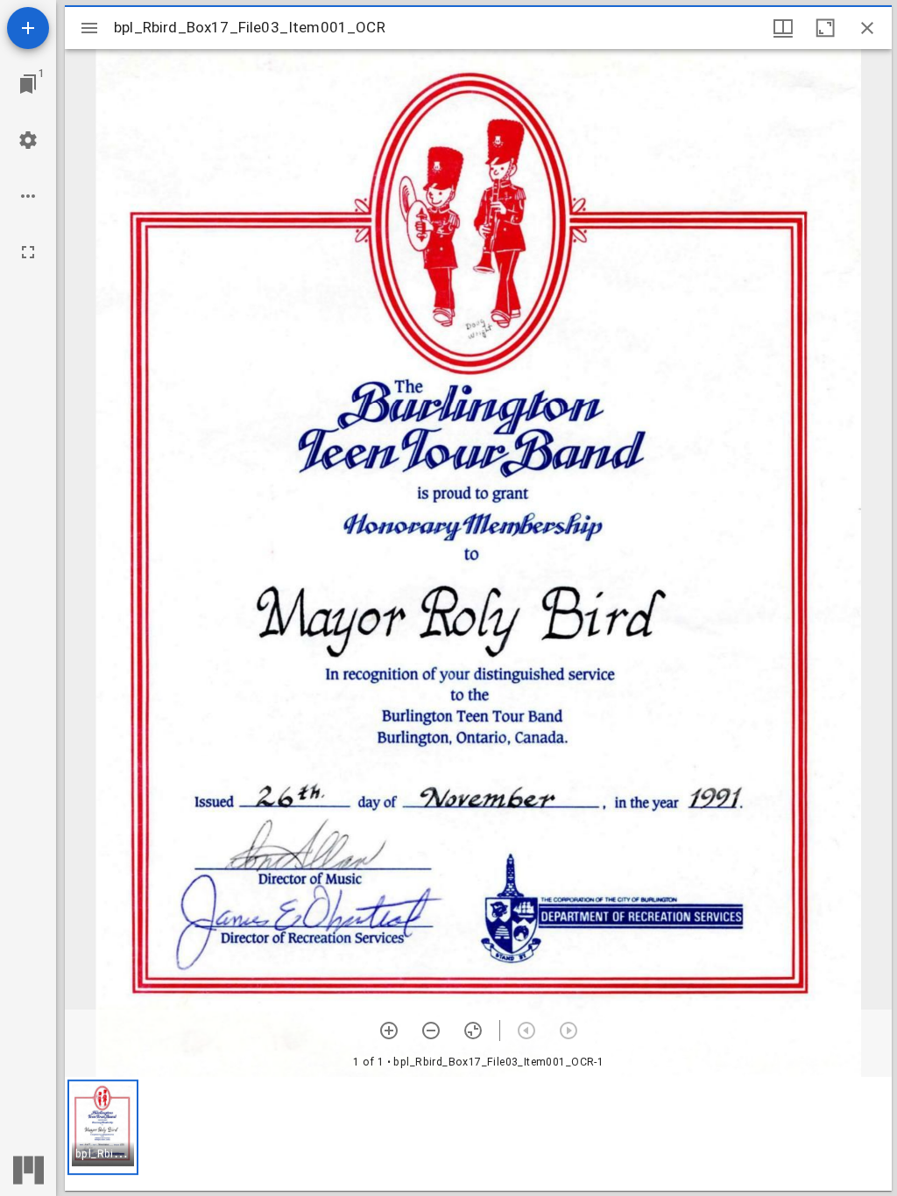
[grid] (478, 1134)
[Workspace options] (28, 196)
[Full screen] (28, 252)
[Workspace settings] (28, 140)
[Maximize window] (825, 28)
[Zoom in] (389, 1031)
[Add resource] (28, 28)
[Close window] (867, 28)
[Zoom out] (431, 1031)
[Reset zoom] (473, 1031)
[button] (103, 1127)
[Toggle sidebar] (89, 28)
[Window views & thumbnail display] (783, 28)
